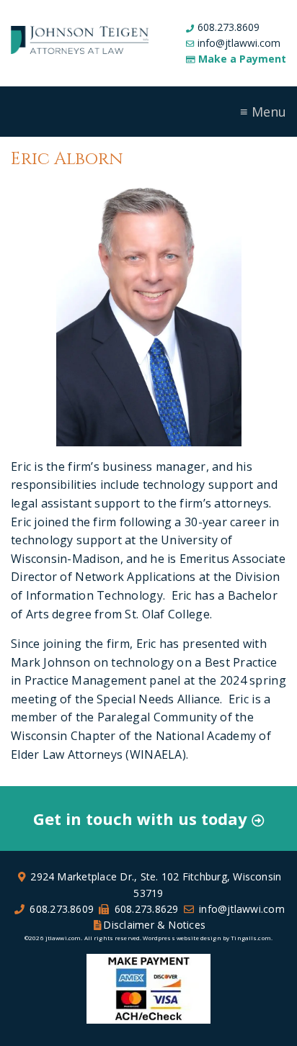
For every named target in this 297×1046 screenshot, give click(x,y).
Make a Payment (242, 59)
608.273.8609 (229, 27)
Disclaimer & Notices (154, 925)
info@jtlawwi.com (239, 43)
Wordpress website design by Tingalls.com (206, 938)
